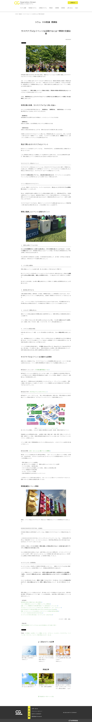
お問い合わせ (70, 7)
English (76, 7)
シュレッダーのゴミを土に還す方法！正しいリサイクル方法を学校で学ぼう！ (46, 657)
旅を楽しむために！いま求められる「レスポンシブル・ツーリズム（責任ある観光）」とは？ (63, 686)
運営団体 (63, 7)
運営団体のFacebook (37, 716)
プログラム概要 (23, 7)
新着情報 (57, 7)
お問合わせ (72, 2)
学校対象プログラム (32, 7)
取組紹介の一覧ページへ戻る (47, 696)
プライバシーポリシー (37, 711)
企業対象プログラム (43, 7)
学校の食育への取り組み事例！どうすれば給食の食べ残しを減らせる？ (63, 657)
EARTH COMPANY (36, 713)
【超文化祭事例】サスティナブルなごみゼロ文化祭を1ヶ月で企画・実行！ (39, 625)
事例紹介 (51, 7)
